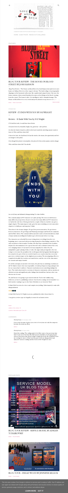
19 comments (16, 436)
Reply (15, 326)
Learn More (30, 491)
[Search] (58, 5)
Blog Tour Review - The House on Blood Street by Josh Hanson (30, 83)
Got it (40, 491)
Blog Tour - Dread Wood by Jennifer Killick (33, 473)
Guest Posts (23, 35)
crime (13, 308)
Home (16, 35)
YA (20, 308)
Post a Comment (17, 102)
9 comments (16, 476)
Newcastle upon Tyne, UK (19, 310)
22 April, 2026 (25, 330)
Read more (56, 102)
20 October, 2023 (26, 320)
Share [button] (9, 102)
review (17, 308)
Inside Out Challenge (37, 35)
